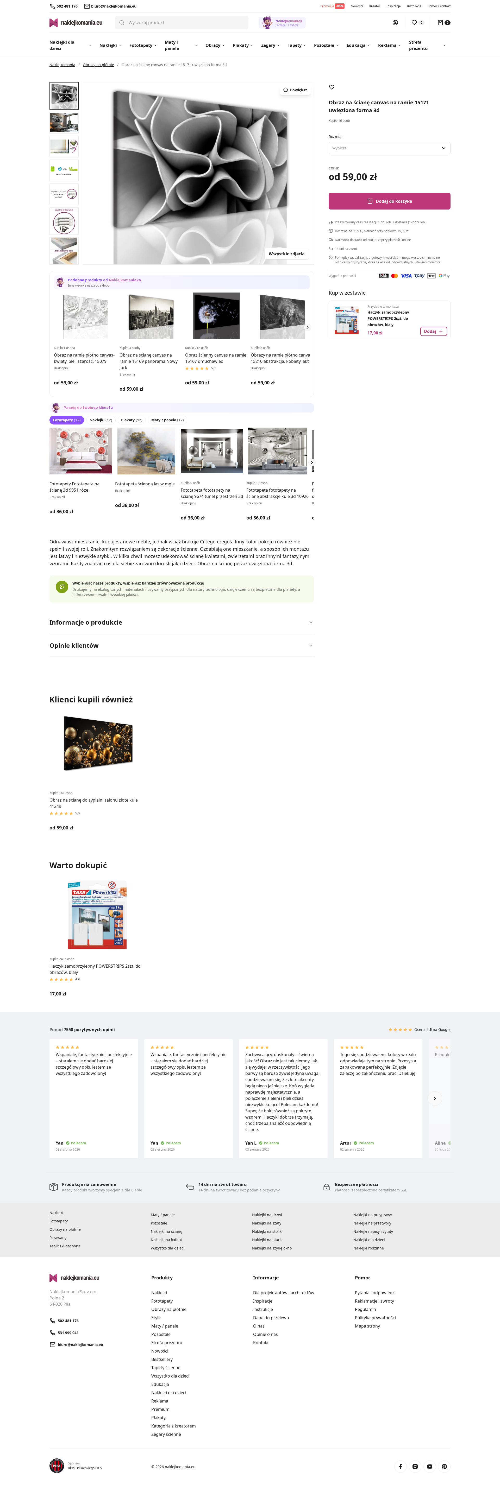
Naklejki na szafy (266, 1223)
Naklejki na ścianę (166, 1231)
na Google (442, 1029)
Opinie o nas (265, 1334)
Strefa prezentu (418, 45)
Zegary (268, 45)
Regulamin (365, 1309)
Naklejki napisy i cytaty (373, 1231)
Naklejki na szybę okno (272, 1248)
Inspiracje (393, 6)
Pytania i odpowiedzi (375, 1293)
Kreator (374, 6)
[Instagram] (415, 1466)
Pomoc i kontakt (439, 6)
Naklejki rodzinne (368, 1248)
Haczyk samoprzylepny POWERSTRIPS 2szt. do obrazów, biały (388, 318)
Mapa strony (367, 1326)
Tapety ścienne (165, 1367)
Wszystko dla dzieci (167, 1248)
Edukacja (356, 45)
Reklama (387, 45)
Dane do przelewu (271, 1318)
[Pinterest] (444, 1466)
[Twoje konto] (395, 23)
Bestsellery (162, 1359)
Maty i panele (172, 45)
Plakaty (241, 45)
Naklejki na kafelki (166, 1239)
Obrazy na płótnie (65, 1229)
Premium (160, 1409)
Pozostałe (324, 45)
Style (156, 1318)
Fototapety (140, 45)
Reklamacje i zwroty (374, 1301)
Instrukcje (414, 6)
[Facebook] (400, 1466)
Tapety (295, 45)
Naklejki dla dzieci (61, 45)
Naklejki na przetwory (372, 1223)
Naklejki (108, 45)
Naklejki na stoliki (267, 1231)
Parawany (57, 1237)
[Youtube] (429, 1466)
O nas (259, 1326)
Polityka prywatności (375, 1318)
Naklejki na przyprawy (372, 1214)
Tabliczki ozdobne (64, 1245)
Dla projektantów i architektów (283, 1293)
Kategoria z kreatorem (173, 1426)
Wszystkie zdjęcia (287, 254)
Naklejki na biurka (268, 1239)
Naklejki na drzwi (267, 1214)
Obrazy (212, 45)
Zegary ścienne (166, 1434)
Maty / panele (167, 419)
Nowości (357, 6)
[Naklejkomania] (97, 1278)
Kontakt (261, 1343)
